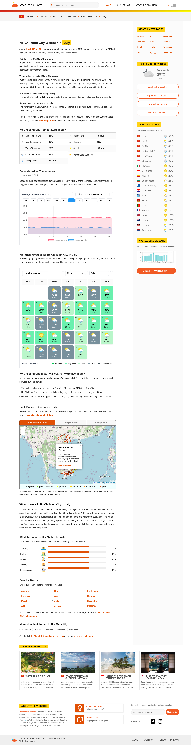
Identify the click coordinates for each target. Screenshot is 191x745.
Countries (30, 16)
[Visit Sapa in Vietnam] (38, 662)
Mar (40, 200)
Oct (94, 200)
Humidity (61, 629)
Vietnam (43, 16)
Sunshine (49, 629)
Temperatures (71, 422)
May (56, 200)
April (23, 605)
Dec (109, 200)
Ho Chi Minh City (89, 16)
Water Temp (73, 629)
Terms (162, 740)
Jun (63, 200)
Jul (71, 200)
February (25, 595)
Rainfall (38, 629)
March (24, 600)
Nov (101, 200)
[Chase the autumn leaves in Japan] (158, 662)
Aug (78, 200)
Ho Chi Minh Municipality (64, 16)
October (91, 595)
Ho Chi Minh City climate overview (47, 636)
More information (64, 465)
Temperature (26, 629)
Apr (48, 200)
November (92, 600)
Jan (25, 200)
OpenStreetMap (109, 482)
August (57, 606)
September (92, 590)
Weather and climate (28, 711)
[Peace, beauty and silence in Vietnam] (78, 662)
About (136, 740)
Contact (149, 740)
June (56, 595)
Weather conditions (37, 422)
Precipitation (101, 422)
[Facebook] (153, 721)
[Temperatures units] (173, 5)
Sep (86, 200)
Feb (33, 200)
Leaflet (98, 482)
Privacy (174, 740)
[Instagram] (160, 721)
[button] (67, 439)
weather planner (47, 120)
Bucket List (123, 5)
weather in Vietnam (83, 636)
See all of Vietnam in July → (39, 415)
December (92, 605)
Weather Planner (146, 5)
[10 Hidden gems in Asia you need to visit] (118, 662)
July (104, 16)
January (25, 590)
